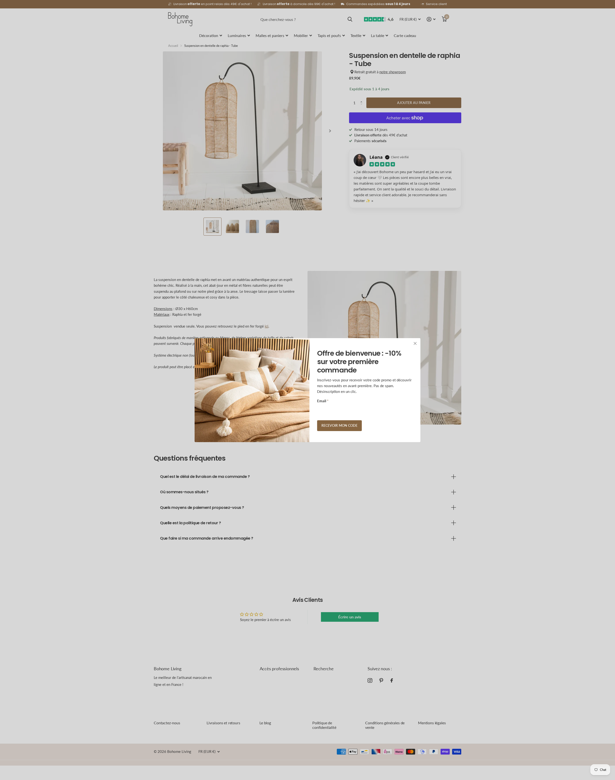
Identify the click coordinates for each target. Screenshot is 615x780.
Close (415, 343)
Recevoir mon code (339, 425)
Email (322, 401)
